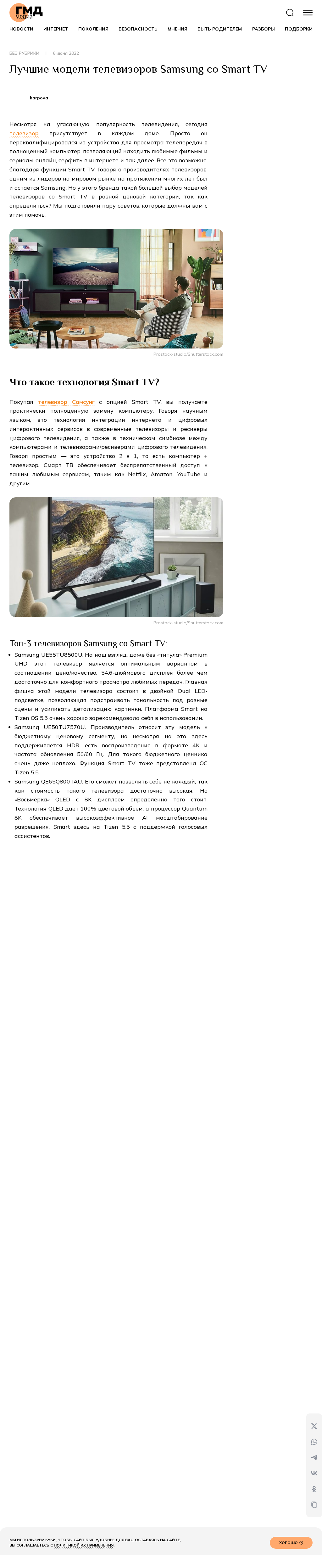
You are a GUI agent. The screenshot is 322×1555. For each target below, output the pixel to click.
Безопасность (138, 29)
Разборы (263, 29)
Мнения (177, 29)
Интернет (55, 29)
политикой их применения (84, 1545)
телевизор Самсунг (66, 401)
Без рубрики (28, 53)
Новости (21, 29)
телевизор (24, 133)
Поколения (93, 29)
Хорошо (288, 1542)
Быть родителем (219, 29)
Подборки (299, 29)
